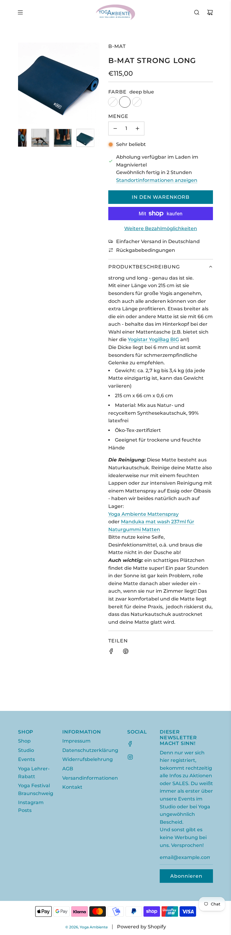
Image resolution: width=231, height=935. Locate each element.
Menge (118, 116)
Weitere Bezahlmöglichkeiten (160, 228)
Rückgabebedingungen (145, 250)
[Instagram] (130, 757)
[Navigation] (20, 12)
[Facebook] (130, 743)
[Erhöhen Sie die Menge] (137, 128)
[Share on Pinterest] (125, 652)
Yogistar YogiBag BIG (153, 339)
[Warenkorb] (210, 12)
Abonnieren (186, 876)
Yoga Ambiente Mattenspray (143, 514)
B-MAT (117, 46)
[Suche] (196, 12)
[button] (26, 83)
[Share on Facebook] (111, 652)
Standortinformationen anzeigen (156, 180)
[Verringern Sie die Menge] (115, 128)
